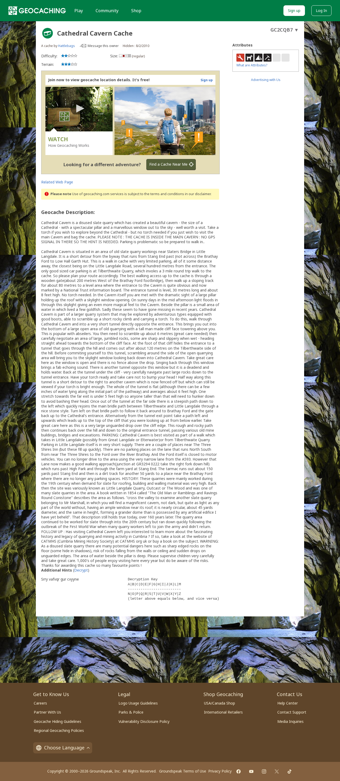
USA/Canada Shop (219, 703)
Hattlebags (66, 46)
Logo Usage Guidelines (138, 703)
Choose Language (64, 747)
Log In (321, 10)
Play (78, 11)
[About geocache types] (47, 33)
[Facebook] (238, 771)
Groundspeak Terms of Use (182, 771)
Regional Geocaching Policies (59, 730)
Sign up (294, 10)
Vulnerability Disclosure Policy (143, 721)
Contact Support (291, 712)
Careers (40, 703)
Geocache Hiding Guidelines (57, 721)
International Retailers (223, 712)
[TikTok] (289, 771)
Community (107, 11)
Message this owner (103, 46)
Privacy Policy (220, 771)
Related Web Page (57, 181)
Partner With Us (47, 712)
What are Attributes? (251, 65)
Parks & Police (130, 712)
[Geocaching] (37, 10)
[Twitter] (277, 771)
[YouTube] (251, 771)
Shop (136, 11)
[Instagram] (264, 771)
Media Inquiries (290, 721)
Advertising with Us (265, 80)
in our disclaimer (198, 194)
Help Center (287, 703)
